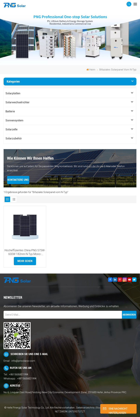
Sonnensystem (14, 120)
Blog (98, 407)
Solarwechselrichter (17, 102)
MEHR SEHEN (24, 261)
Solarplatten (12, 93)
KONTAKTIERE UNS (18, 179)
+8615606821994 (18, 374)
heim (92, 69)
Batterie (10, 111)
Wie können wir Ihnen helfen (30, 158)
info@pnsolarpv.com (23, 360)
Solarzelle (11, 129)
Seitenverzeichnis (85, 407)
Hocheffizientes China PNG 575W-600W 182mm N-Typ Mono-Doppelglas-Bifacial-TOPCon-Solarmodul (25, 252)
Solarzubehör (13, 138)
